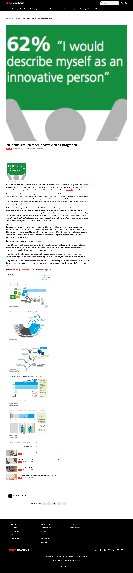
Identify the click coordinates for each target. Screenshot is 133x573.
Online (9, 149)
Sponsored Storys (93, 9)
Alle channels (53, 9)
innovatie (84, 185)
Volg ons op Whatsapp (79, 9)
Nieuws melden (68, 557)
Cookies (77, 557)
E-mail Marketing (12, 9)
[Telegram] (54, 503)
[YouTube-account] (118, 550)
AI (20, 9)
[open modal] (125, 3)
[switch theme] (122, 3)
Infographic (47, 270)
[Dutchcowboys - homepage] (15, 3)
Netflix (26, 9)
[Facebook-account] (100, 550)
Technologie (34, 9)
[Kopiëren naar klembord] (59, 503)
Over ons (58, 557)
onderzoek (13, 208)
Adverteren (66, 9)
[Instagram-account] (105, 550)
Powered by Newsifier (66, 566)
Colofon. (84, 557)
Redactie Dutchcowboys (35, 149)
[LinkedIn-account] (109, 550)
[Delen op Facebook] (44, 503)
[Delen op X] (49, 503)
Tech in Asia (43, 9)
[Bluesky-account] (122, 550)
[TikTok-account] (113, 550)
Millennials (46, 208)
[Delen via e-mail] (64, 503)
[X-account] (96, 550)
